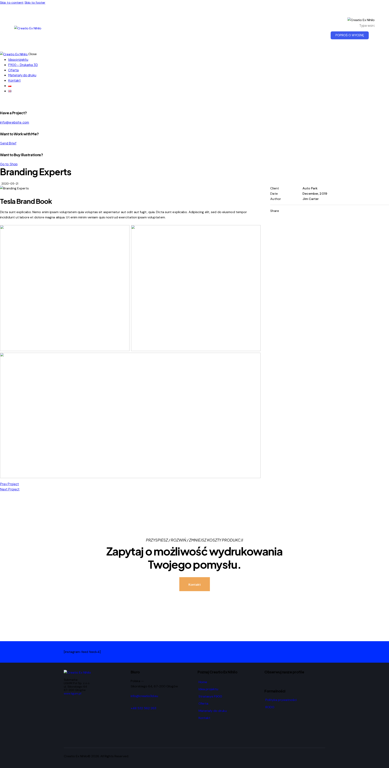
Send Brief (8, 143)
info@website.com (14, 122)
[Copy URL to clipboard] (324, 211)
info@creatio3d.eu (144, 696)
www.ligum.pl (72, 693)
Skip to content (12, 2)
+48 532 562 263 (143, 708)
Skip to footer (35, 2)
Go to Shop (9, 164)
